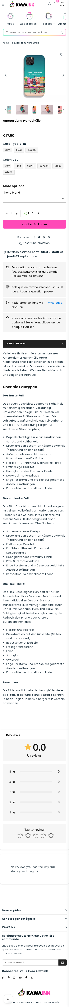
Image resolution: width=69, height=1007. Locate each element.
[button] (62, 4)
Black (58, 166)
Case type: (14, 144)
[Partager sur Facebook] (34, 237)
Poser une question (36, 243)
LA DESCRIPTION (15, 343)
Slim (7, 150)
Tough (32, 150)
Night (30, 166)
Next (63, 75)
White (8, 172)
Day (7, 166)
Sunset (44, 166)
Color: (10, 160)
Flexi (18, 150)
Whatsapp (55, 303)
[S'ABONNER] (62, 962)
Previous (6, 75)
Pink (18, 166)
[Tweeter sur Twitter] (39, 237)
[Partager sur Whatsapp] (49, 237)
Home (6, 42)
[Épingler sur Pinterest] (44, 237)
